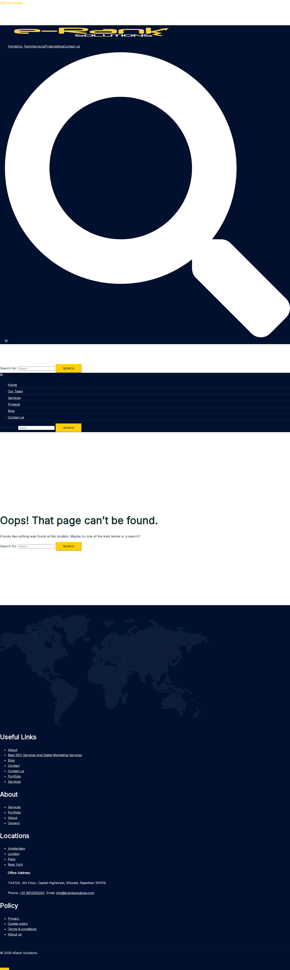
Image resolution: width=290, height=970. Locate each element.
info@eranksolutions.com (75, 893)
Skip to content (11, 3)
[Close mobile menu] (1, 375)
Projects (51, 46)
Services (38, 46)
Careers (14, 823)
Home (12, 46)
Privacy (13, 918)
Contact (14, 766)
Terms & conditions (22, 929)
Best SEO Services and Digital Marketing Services (45, 755)
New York (15, 864)
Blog (11, 411)
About (12, 750)
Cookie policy (18, 924)
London (13, 854)
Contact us (72, 46)
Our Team (24, 46)
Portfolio (14, 776)
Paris (11, 859)
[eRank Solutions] (88, 38)
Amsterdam (16, 848)
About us (15, 934)
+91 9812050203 (32, 893)
